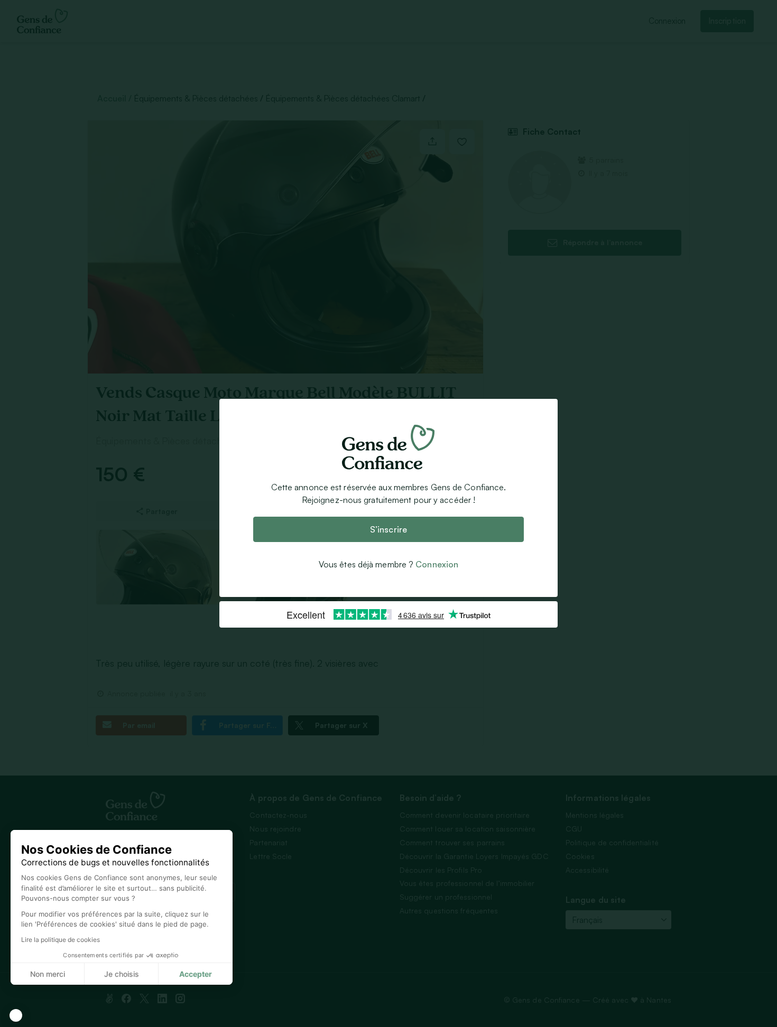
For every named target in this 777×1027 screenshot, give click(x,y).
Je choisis (121, 973)
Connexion (436, 564)
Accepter (195, 973)
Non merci (47, 973)
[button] (16, 1015)
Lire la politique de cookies (60, 940)
